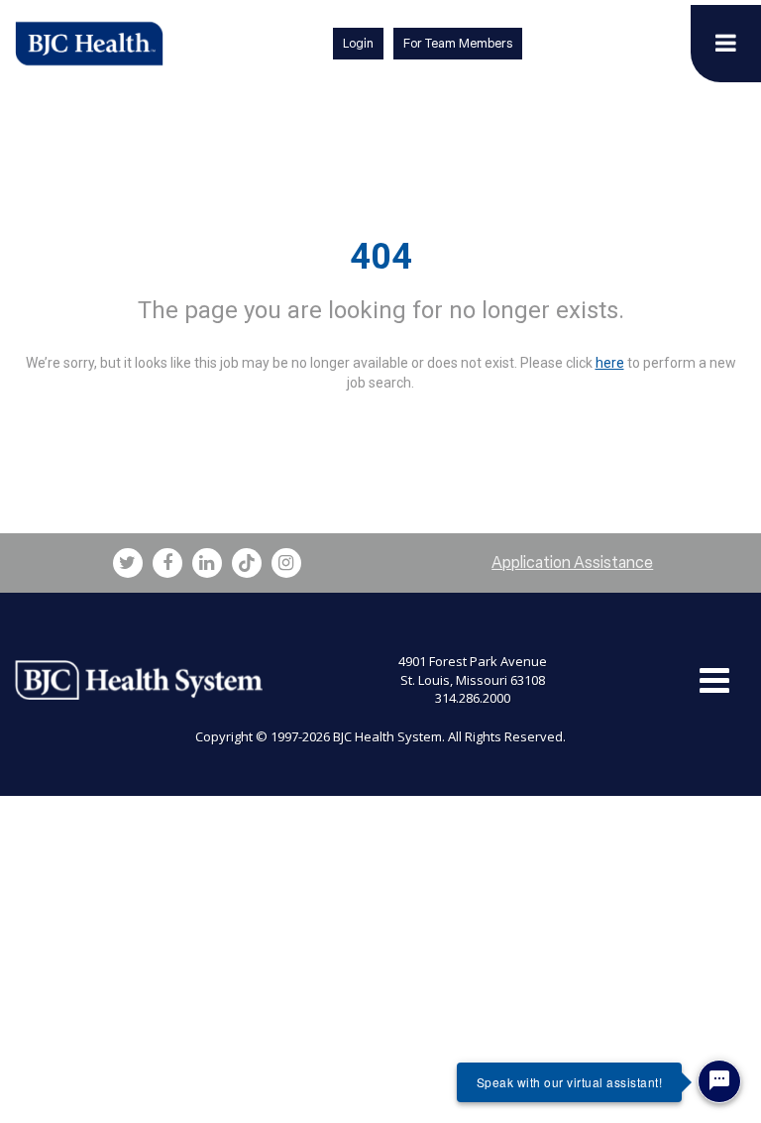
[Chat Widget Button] (719, 1081)
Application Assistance (572, 562)
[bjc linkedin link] (207, 563)
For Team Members (457, 43)
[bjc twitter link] (128, 563)
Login (358, 43)
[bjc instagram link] (286, 563)
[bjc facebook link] (167, 563)
